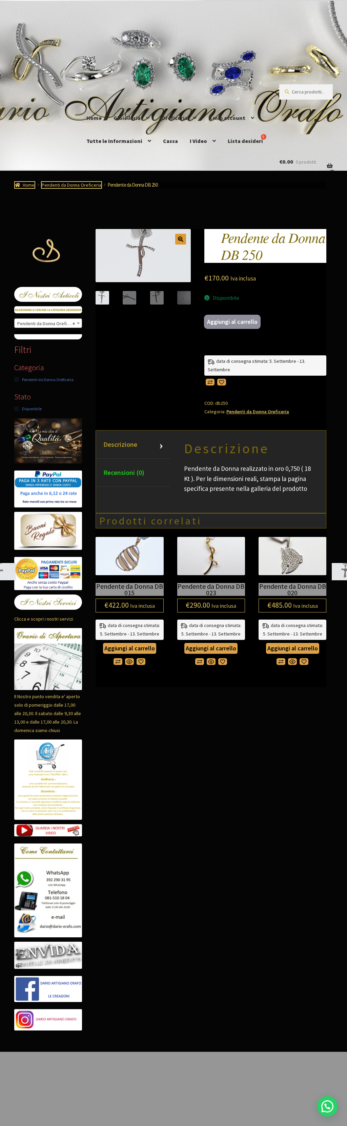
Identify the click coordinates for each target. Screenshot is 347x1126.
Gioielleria (127, 117)
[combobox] (48, 323)
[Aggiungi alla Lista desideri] (222, 382)
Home (94, 117)
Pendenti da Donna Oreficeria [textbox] (47, 323)
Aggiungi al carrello (232, 322)
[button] (180, 239)
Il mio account (226, 117)
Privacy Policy (30, 1087)
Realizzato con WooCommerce (87, 1087)
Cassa (170, 141)
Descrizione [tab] (120, 444)
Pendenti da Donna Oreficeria (71, 185)
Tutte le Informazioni (114, 141)
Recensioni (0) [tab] (123, 472)
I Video (198, 141)
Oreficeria (174, 117)
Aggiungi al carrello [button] (129, 648)
